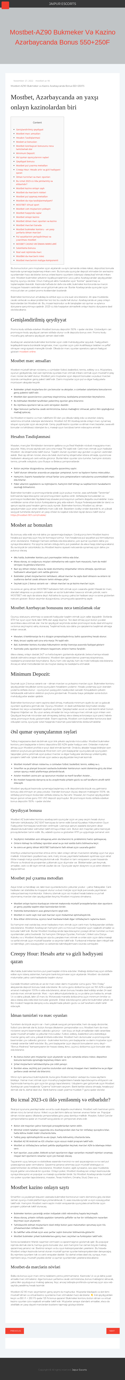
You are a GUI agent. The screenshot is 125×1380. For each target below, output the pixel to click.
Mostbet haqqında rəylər (29, 212)
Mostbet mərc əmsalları (28, 133)
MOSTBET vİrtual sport (27, 204)
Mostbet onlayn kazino (27, 217)
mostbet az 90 (43, 80)
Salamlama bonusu (26, 248)
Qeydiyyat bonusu (25, 161)
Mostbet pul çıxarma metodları (32, 165)
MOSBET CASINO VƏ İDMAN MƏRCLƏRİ (36, 243)
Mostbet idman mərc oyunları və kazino (36, 221)
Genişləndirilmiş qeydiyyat (29, 129)
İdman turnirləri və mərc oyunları (33, 176)
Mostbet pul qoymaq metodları (32, 196)
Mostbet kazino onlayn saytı (30, 188)
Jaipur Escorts (62, 4)
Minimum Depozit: (25, 153)
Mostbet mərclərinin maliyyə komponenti (37, 260)
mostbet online (27, 351)
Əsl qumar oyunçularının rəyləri (32, 157)
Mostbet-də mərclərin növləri (31, 192)
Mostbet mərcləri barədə (29, 225)
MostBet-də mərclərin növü (30, 256)
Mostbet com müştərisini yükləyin (33, 208)
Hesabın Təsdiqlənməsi (28, 137)
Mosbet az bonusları (26, 141)
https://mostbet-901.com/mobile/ (28, 515)
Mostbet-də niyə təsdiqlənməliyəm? (34, 200)
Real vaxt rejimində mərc (29, 252)
